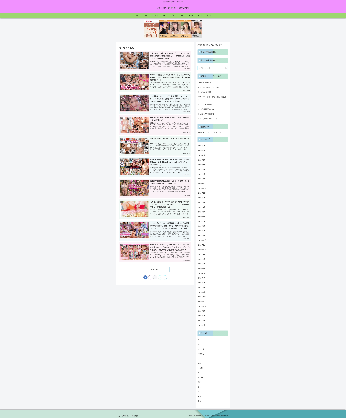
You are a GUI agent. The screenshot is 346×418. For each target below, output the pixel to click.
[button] (226, 68)
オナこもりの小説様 (205, 104)
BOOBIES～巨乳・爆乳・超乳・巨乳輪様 (212, 98)
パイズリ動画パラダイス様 (207, 119)
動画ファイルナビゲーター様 (208, 87)
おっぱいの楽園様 (204, 92)
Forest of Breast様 (204, 83)
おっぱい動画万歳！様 (206, 109)
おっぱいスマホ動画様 (206, 114)
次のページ (155, 269)
